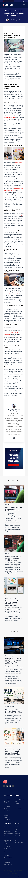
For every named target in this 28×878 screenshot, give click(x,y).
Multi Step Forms (8, 829)
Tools (16, 840)
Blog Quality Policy (19, 842)
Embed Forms (7, 819)
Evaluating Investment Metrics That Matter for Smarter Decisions (14, 711)
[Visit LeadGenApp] (8, 5)
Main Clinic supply (9, 117)
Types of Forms (7, 826)
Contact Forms (7, 838)
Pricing (5, 808)
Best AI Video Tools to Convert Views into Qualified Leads (13, 558)
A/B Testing (6, 815)
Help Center (17, 826)
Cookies (8, 876)
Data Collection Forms (7, 841)
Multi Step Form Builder (7, 802)
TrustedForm (7, 810)
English (5, 1)
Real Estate (17, 801)
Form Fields (17, 835)
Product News (7, 862)
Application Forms (8, 831)
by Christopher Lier (16, 19)
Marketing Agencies (19, 799)
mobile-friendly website (11, 293)
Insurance (17, 805)
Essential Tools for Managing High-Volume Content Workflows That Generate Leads (12, 602)
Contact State (7, 813)
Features (6, 817)
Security (17, 838)
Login (23, 1)
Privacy (17, 876)
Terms (13, 876)
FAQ (16, 829)
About (5, 860)
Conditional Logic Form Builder (8, 805)
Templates (17, 833)
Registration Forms (8, 833)
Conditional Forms (8, 843)
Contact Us (6, 855)
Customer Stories (8, 857)
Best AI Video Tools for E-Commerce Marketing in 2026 (13, 509)
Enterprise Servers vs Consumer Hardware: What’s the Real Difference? (13, 661)
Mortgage (17, 803)
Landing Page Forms (8, 846)
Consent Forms (7, 848)
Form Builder (7, 799)
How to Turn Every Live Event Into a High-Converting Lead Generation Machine (13, 752)
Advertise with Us (8, 864)
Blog (16, 831)
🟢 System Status (7, 792)
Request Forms (7, 835)
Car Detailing (18, 808)
